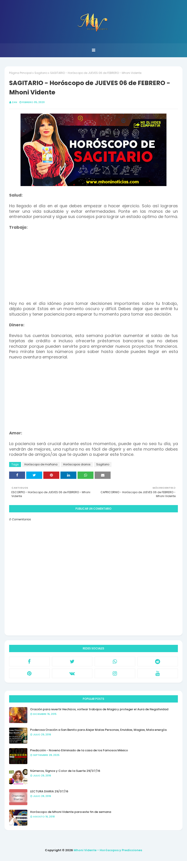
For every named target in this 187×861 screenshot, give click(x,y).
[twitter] (72, 661)
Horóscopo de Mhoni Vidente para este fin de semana (70, 812)
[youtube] (158, 673)
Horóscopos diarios (77, 464)
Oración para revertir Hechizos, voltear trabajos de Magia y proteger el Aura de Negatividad (99, 709)
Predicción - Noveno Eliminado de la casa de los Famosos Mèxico (79, 750)
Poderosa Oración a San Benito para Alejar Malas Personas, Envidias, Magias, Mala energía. (98, 730)
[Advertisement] (93, 262)
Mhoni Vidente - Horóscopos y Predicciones (108, 850)
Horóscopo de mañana (40, 464)
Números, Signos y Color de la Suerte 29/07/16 (65, 771)
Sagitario (40, 73)
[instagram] (115, 673)
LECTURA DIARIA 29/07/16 (49, 791)
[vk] (72, 673)
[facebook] (29, 661)
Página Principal (20, 73)
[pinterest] (29, 673)
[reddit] (158, 661)
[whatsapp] (115, 661)
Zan (14, 102)
